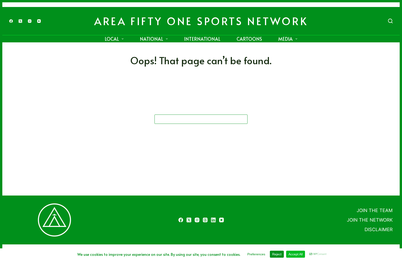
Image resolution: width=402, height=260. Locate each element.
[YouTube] (39, 21)
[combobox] (196, 119)
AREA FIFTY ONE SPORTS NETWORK (201, 21)
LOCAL (112, 39)
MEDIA (285, 39)
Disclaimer (379, 229)
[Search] (390, 21)
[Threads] (205, 220)
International (202, 39)
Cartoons (249, 39)
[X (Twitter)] (20, 21)
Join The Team (375, 210)
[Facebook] (11, 21)
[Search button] (242, 119)
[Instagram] (29, 21)
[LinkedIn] (213, 220)
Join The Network (370, 220)
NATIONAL (151, 39)
